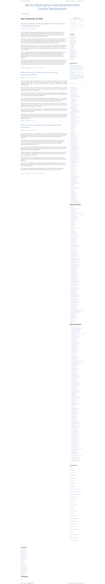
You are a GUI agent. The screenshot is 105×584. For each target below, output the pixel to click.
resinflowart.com (74, 354)
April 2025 (72, 47)
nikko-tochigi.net (74, 420)
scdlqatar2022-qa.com (74, 211)
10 (82, 22)
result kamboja (73, 478)
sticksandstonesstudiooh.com (76, 396)
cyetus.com (72, 174)
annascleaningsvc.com (75, 379)
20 (74, 25)
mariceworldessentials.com (75, 281)
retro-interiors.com (74, 165)
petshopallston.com (74, 357)
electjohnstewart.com (74, 447)
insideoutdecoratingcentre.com (76, 155)
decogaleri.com (73, 241)
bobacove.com (73, 297)
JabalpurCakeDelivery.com (75, 112)
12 (72, 24)
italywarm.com (73, 454)
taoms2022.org (73, 227)
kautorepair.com (73, 248)
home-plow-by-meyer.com (75, 343)
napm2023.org (73, 192)
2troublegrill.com (74, 394)
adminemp (35, 28)
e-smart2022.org (73, 168)
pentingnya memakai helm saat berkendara (36, 173)
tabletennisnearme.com (74, 317)
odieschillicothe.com (74, 253)
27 (74, 27)
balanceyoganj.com (74, 107)
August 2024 (72, 57)
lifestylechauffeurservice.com (75, 153)
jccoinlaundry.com (74, 247)
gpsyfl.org (72, 322)
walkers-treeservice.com (75, 397)
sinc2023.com (73, 210)
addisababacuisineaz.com (75, 460)
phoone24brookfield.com (75, 299)
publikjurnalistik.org (74, 451)
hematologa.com (74, 339)
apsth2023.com (73, 198)
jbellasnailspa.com (74, 290)
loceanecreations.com (75, 430)
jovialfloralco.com (73, 158)
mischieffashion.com (74, 162)
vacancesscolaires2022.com (75, 202)
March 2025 (72, 49)
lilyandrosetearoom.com (75, 384)
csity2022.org (73, 230)
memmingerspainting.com (75, 146)
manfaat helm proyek (33, 120)
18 (70, 25)
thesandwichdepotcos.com (75, 148)
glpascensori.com (74, 389)
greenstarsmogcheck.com (75, 256)
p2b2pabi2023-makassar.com (75, 208)
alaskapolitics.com (74, 101)
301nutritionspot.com (74, 428)
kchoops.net (73, 424)
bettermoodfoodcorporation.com (76, 96)
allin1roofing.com (74, 410)
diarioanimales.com (74, 240)
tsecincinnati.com (73, 234)
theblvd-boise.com (74, 166)
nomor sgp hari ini (79, 1)
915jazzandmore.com (74, 283)
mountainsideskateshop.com (76, 425)
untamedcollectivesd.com (75, 399)
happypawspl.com (74, 257)
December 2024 (73, 52)
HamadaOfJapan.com (74, 118)
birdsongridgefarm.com (75, 431)
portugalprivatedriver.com (75, 262)
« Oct (71, 30)
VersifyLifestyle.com (74, 119)
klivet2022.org (73, 224)
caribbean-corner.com (75, 421)
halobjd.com (73, 113)
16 (80, 24)
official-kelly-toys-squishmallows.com (77, 310)
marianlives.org (73, 92)
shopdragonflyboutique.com (75, 302)
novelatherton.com (74, 444)
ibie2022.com (73, 185)
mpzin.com (72, 128)
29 (78, 27)
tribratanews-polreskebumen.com (77, 449)
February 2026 (73, 37)
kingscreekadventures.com (75, 120)
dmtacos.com (73, 335)
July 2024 (71, 59)
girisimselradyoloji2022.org (75, 220)
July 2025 (71, 46)
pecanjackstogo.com (74, 374)
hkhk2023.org (73, 191)
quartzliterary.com (74, 271)
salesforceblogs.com (74, 108)
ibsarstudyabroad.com (74, 231)
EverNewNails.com (74, 154)
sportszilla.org (73, 303)
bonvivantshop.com (74, 126)
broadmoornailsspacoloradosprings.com (78, 361)
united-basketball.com (75, 369)
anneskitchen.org (74, 363)
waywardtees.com (74, 93)
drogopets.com (73, 315)
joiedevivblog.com (74, 432)
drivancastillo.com (74, 414)
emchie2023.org (73, 218)
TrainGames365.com (74, 109)
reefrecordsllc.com (74, 365)
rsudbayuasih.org (74, 450)
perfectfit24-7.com (74, 261)
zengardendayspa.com (75, 375)
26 (72, 27)
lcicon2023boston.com (74, 200)
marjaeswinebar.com (74, 249)
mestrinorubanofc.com (75, 443)
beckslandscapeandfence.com (76, 329)
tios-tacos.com (73, 370)
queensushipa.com (74, 136)
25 (70, 27)
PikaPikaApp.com (73, 115)
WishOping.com (73, 123)
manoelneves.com (74, 103)
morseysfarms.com (74, 308)
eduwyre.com (73, 163)
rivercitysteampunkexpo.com (76, 423)
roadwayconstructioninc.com (75, 301)
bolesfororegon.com (74, 440)
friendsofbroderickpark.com (75, 273)
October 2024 (72, 54)
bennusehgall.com (74, 233)
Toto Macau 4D (73, 475)
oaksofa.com (73, 319)
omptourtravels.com (74, 448)
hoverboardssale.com (74, 100)
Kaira (28, 583)
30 (80, 27)
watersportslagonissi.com (75, 161)
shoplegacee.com (73, 125)
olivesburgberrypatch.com (75, 385)
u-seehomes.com (73, 160)
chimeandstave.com (74, 349)
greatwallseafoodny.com (75, 350)
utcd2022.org (73, 221)
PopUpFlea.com (73, 130)
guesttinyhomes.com (74, 342)
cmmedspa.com (74, 415)
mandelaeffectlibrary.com (75, 105)
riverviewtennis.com (74, 309)
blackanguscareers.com (75, 438)
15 (78, 24)
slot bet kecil (61, 98)
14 (76, 24)
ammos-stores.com (74, 429)
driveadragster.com (74, 338)
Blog (25, 67)
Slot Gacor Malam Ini (74, 521)
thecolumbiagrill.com (74, 213)
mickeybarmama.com (74, 300)
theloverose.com (74, 351)
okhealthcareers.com (74, 87)
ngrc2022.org (73, 169)
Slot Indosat (72, 470)
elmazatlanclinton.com (74, 250)
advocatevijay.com (74, 178)
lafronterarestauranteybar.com (76, 383)
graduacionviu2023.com (75, 372)
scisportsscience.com (74, 458)
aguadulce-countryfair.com (75, 284)
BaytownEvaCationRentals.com (76, 110)
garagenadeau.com (74, 152)
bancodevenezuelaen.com (75, 95)
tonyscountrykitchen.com (75, 289)
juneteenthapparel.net (75, 453)
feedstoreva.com (73, 314)
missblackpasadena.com (75, 362)
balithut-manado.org (74, 181)
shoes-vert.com (73, 243)
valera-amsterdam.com (75, 434)
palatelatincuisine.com (75, 344)
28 (76, 27)
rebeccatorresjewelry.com (75, 133)
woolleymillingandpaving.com (76, 391)
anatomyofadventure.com (75, 412)
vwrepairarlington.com (75, 326)
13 (74, 24)
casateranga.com (74, 395)
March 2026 (72, 36)
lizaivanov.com (73, 341)
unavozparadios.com (74, 242)
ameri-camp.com (73, 139)
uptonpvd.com (73, 392)
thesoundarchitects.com (75, 409)
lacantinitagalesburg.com (75, 254)
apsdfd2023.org (73, 193)
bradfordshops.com (74, 175)
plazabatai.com (73, 236)
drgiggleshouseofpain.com (75, 149)
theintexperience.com (74, 88)
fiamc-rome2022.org (74, 280)
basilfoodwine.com (74, 418)
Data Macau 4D (73, 472)
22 (78, 25)
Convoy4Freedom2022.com (75, 188)
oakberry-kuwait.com (74, 270)
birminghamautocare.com (75, 288)
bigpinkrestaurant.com (74, 143)
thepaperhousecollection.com (76, 403)
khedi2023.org (73, 215)
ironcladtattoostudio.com (75, 377)
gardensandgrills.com (75, 417)
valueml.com (73, 132)
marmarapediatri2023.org (75, 217)
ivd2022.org (72, 229)
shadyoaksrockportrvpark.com (76, 246)
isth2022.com (73, 207)
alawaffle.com (73, 366)
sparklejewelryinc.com (75, 376)
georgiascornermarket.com (75, 260)
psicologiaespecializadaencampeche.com (78, 333)
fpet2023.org (73, 167)
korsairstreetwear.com (75, 356)
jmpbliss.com (73, 134)
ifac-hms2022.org (73, 226)
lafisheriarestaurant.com (75, 282)
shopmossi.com (74, 398)
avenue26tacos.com (74, 358)
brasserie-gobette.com (74, 306)
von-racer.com (73, 263)
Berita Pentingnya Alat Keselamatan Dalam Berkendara (52, 7)
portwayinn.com (74, 407)
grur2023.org (73, 189)
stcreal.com (72, 129)
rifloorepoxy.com (74, 390)
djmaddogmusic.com (74, 408)
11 (70, 24)
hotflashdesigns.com (74, 151)
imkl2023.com (73, 195)
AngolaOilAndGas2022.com (75, 187)
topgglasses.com (74, 359)
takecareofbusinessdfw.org (75, 116)
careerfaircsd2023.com (74, 196)
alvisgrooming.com (74, 293)
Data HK (71, 467)
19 (72, 25)
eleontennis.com (73, 173)
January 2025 (72, 50)
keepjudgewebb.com (74, 411)
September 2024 (73, 56)
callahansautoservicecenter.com (76, 259)
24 (82, 25)
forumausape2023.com (74, 194)
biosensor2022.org (74, 222)
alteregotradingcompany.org (75, 182)
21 (76, 25)
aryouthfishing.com (74, 368)
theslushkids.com (74, 387)
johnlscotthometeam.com (75, 159)
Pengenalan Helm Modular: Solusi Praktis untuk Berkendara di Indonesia (77, 69)
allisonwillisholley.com (75, 404)
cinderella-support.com (74, 142)
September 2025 (73, 43)
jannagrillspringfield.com (75, 275)
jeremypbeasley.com (74, 147)
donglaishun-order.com (74, 279)
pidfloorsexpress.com (74, 94)
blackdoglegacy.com (74, 345)
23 (80, 25)
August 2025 (72, 44)
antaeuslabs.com (73, 121)
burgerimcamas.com (74, 461)
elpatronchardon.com (74, 277)
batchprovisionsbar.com (75, 304)
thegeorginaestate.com (74, 294)
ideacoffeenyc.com (74, 251)
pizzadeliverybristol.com (75, 255)
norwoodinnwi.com (74, 436)
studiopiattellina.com (74, 274)
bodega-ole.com (74, 441)
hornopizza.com (74, 337)
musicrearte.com (73, 307)
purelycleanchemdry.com (75, 122)
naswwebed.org (73, 180)
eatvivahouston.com (74, 346)
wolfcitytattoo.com (74, 381)
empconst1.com (73, 141)
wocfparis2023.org (74, 209)
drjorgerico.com (73, 135)
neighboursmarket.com (75, 437)
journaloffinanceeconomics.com (76, 455)
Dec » (73, 30)
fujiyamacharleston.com (75, 276)
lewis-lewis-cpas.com (74, 172)
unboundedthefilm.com (74, 89)
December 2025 (73, 40)
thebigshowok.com (74, 348)
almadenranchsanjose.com (75, 176)
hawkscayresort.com (74, 237)
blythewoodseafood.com (75, 295)
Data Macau (72, 513)
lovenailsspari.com (74, 269)
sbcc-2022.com (73, 186)
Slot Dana (72, 502)
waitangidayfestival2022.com (75, 201)
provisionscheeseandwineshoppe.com (77, 214)
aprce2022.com (73, 184)
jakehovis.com (73, 286)
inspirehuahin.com (74, 145)
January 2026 (72, 39)
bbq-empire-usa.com (74, 313)
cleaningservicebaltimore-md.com (77, 328)
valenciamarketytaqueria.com (76, 364)
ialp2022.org (73, 223)
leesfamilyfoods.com (74, 171)
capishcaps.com (73, 321)
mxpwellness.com (74, 401)
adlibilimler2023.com (74, 179)
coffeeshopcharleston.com (75, 264)
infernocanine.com (74, 402)
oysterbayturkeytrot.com (75, 382)
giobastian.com (73, 388)
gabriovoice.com (74, 352)
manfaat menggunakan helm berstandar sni (37, 67)
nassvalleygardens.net (75, 445)
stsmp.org (72, 102)
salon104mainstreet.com (75, 266)
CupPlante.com (73, 127)
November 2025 (73, 42)
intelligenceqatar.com (74, 114)
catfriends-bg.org (73, 90)
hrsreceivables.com (74, 140)
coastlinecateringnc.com (75, 331)
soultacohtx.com (73, 320)
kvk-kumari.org (73, 456)
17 (82, 24)
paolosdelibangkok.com (74, 296)
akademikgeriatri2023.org (75, 216)
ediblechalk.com (73, 316)
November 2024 (73, 53)
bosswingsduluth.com (74, 287)
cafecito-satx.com (74, 371)
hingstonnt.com (73, 97)
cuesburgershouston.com (75, 332)
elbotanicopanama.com (74, 244)
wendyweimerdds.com (74, 138)
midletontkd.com (74, 416)
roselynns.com (73, 106)
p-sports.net (73, 355)
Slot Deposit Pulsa (73, 505)
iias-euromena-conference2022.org (76, 228)
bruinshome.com (74, 378)
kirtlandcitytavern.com (75, 427)
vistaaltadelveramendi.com (75, 330)
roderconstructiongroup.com (75, 235)
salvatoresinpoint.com (74, 156)
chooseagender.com (74, 99)
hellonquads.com (73, 238)
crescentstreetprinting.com (75, 336)
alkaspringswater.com (74, 267)
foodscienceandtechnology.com (76, 457)
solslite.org (73, 405)
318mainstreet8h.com (74, 268)
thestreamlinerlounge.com (75, 442)
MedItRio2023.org (73, 199)
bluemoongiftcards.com (75, 422)
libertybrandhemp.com (75, 435)
